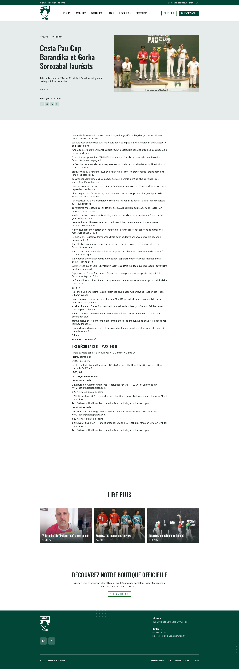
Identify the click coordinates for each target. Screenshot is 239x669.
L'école (111, 13)
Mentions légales (157, 661)
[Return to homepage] (45, 13)
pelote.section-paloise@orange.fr (168, 635)
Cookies (195, 661)
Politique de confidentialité (178, 661)
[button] (67, 13)
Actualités (81, 13)
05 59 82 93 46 (159, 632)
